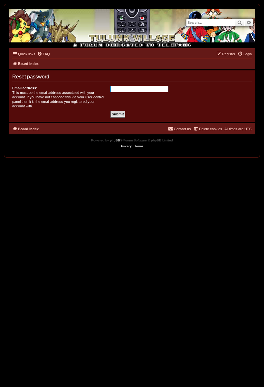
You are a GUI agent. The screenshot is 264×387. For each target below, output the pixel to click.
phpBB (115, 140)
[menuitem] (43, 54)
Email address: (24, 88)
